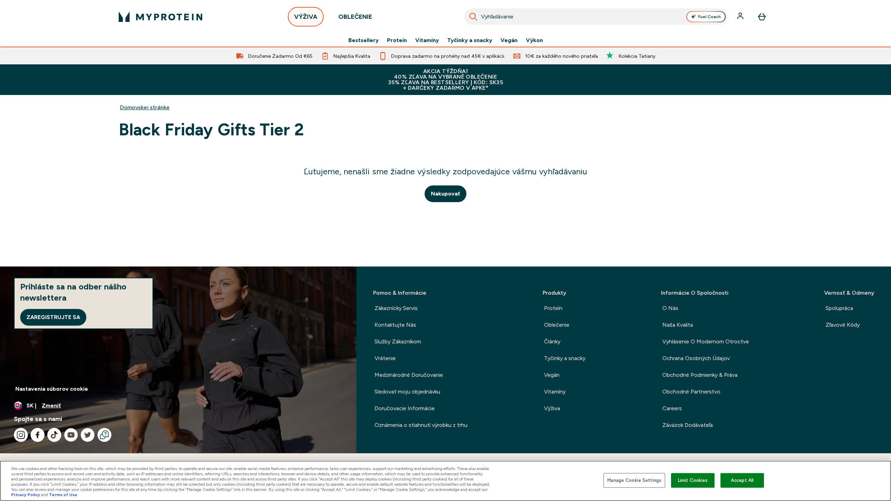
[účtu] (741, 17)
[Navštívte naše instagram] (21, 435)
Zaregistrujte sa (53, 317)
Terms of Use (63, 494)
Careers (672, 408)
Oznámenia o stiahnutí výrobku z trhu (420, 425)
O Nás (670, 308)
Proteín (397, 40)
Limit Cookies (693, 480)
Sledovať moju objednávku (407, 392)
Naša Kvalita (677, 325)
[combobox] (596, 16)
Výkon (534, 40)
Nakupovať (445, 194)
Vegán (509, 40)
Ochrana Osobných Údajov (696, 358)
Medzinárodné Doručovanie (408, 375)
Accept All (742, 480)
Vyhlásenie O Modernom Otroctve (705, 341)
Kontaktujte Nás (395, 325)
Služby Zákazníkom (397, 341)
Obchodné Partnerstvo (691, 392)
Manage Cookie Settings (634, 480)
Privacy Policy (25, 494)
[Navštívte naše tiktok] (54, 435)
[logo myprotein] (160, 16)
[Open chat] (104, 435)
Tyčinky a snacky (469, 40)
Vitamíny (427, 40)
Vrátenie (385, 358)
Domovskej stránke (144, 107)
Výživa (552, 408)
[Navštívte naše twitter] (88, 435)
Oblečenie (556, 325)
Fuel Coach (709, 16)
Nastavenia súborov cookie (51, 389)
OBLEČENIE (355, 16)
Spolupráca (839, 308)
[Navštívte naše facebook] (38, 435)
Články (552, 341)
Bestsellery (363, 40)
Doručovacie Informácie (404, 408)
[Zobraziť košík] (761, 16)
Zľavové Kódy (843, 325)
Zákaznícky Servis (396, 308)
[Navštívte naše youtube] (71, 435)
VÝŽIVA (305, 16)
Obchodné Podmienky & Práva (700, 375)
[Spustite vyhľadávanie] (473, 16)
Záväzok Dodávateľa (687, 425)
